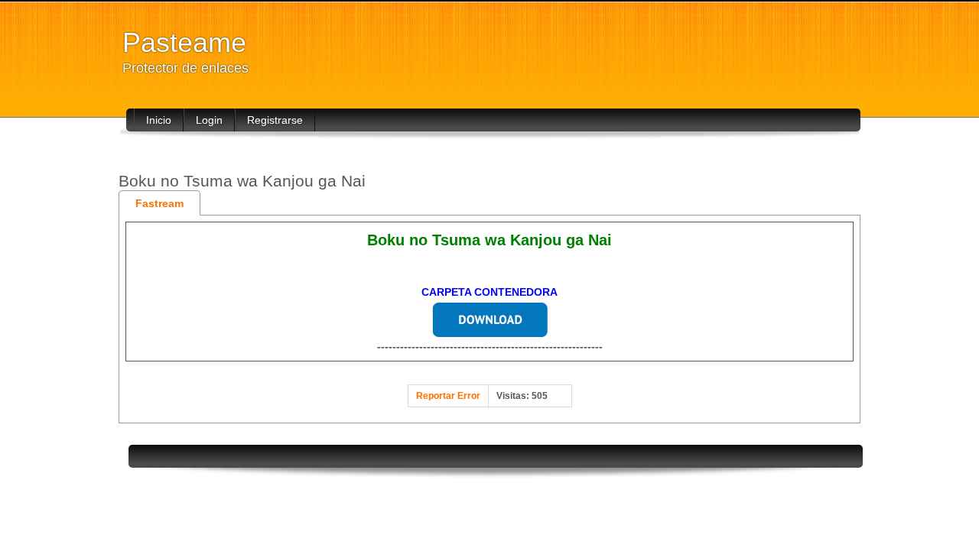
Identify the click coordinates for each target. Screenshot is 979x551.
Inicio (158, 120)
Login (209, 120)
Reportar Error (448, 396)
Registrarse (275, 120)
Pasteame (184, 42)
